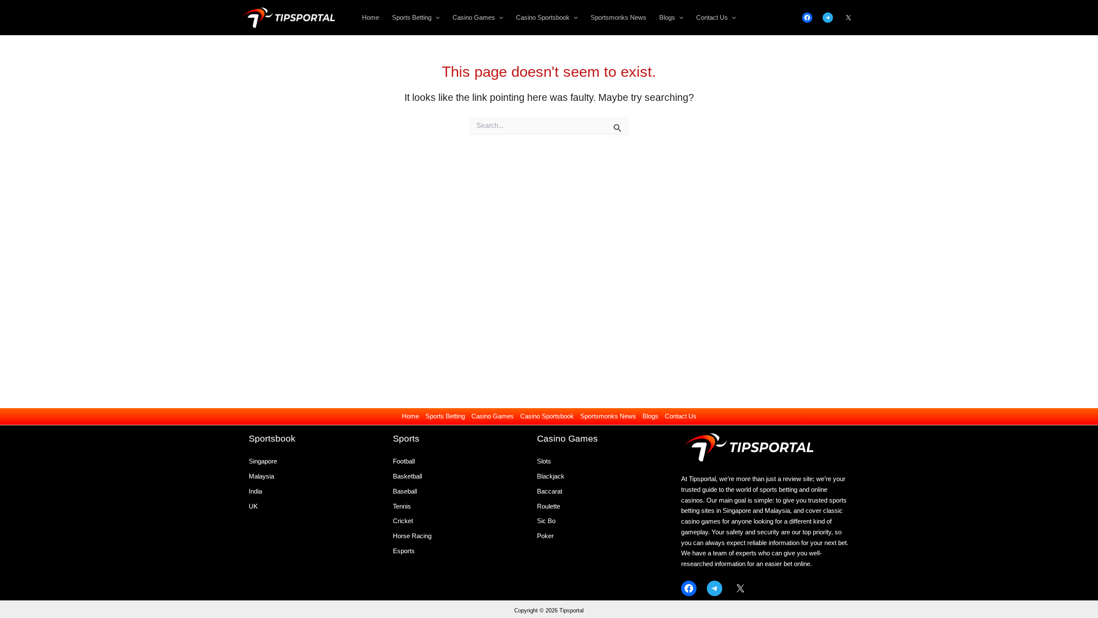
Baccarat (549, 491)
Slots (544, 461)
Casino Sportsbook (547, 416)
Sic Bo (546, 520)
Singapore (263, 461)
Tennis (402, 506)
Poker (545, 535)
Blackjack (550, 476)
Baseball (405, 491)
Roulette (548, 506)
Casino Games (492, 416)
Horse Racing (412, 535)
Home (410, 416)
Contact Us (681, 416)
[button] (435, 17)
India (255, 491)
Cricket (403, 520)
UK (253, 506)
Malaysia (261, 476)
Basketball (407, 476)
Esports (404, 550)
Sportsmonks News (608, 416)
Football (404, 461)
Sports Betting (445, 416)
